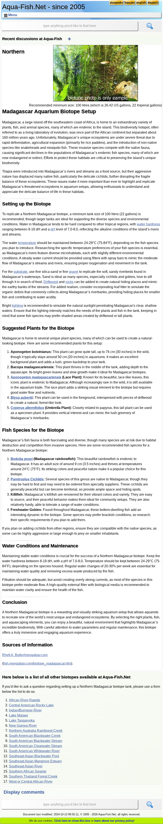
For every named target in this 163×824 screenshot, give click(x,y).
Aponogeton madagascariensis (36, 377)
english (141, 2)
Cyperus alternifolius (27, 408)
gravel (73, 271)
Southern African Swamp (27, 771)
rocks (69, 282)
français (129, 2)
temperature (27, 243)
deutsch (153, 2)
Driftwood (51, 282)
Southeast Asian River (25, 766)
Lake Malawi (18, 715)
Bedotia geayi (22, 459)
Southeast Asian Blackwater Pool (34, 756)
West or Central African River (30, 781)
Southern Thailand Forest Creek (33, 776)
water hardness (148, 224)
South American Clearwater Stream (35, 746)
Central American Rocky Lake (31, 705)
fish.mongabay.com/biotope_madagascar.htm (37, 663)
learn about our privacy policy (114, 820)
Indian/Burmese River (25, 710)
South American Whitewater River (34, 751)
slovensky (116, 2)
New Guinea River (23, 725)
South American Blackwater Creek (34, 736)
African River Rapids (24, 700)
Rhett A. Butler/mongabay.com (25, 655)
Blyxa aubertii (22, 397)
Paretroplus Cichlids (27, 479)
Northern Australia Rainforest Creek (35, 730)
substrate (20, 271)
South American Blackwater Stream (35, 741)
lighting (17, 305)
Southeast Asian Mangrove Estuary (35, 761)
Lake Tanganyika (22, 720)
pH (53, 229)
